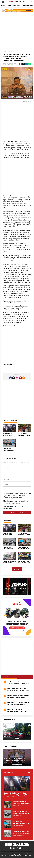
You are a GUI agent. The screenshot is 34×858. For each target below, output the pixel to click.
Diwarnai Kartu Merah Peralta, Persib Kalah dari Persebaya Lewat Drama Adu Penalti (18, 689)
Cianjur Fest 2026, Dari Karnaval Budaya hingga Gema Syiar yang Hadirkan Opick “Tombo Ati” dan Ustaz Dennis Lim (24, 561)
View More (17, 569)
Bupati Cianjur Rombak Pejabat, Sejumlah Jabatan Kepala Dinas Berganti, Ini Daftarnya (8, 449)
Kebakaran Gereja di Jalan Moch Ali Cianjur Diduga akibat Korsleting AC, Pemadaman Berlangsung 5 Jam (9, 561)
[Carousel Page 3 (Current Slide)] (17, 764)
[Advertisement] (17, 30)
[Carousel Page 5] (21, 764)
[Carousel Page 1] (16, 738)
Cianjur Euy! (10, 64)
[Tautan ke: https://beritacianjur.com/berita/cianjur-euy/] (29, 773)
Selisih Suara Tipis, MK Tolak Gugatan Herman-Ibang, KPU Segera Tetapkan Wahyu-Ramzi (16, 760)
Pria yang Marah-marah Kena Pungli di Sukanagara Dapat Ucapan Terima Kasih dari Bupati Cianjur (24, 435)
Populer (9, 677)
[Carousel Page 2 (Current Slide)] (18, 738)
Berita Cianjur (12, 854)
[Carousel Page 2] (15, 764)
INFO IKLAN (27, 855)
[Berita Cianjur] (17, 2)
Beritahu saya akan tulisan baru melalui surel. (15, 507)
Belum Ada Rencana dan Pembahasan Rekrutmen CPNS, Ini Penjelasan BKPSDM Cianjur (18, 710)
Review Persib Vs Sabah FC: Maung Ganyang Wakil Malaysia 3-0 (18, 703)
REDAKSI (3, 855)
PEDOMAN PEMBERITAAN (15, 855)
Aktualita (5, 64)
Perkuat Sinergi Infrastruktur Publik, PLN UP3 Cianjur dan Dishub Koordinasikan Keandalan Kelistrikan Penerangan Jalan (24, 547)
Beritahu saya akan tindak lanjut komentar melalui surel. (16, 502)
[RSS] (23, 377)
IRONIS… (7, 736)
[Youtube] (20, 377)
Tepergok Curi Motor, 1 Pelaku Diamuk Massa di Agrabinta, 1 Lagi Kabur (8, 435)
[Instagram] (17, 377)
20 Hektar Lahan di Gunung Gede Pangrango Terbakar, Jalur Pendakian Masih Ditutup (18, 696)
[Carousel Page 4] (19, 764)
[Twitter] (13, 377)
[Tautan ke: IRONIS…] (17, 731)
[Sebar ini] (20, 64)
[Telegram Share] (26, 64)
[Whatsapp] (29, 64)
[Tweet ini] (23, 64)
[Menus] (2, 2)
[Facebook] (10, 377)
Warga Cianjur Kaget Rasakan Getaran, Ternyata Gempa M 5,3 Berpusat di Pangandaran (17, 682)
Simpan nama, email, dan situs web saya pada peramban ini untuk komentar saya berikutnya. (17, 496)
